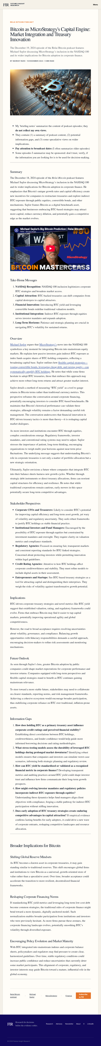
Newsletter (69, 1024)
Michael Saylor (18, 344)
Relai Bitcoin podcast (15, 995)
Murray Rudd (19, 61)
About (78, 1024)
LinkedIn (90, 1024)
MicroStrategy (51, 996)
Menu (95, 5)
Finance (68, 996)
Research (49, 1024)
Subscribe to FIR (83, 995)
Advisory (59, 1024)
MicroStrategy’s (48, 344)
